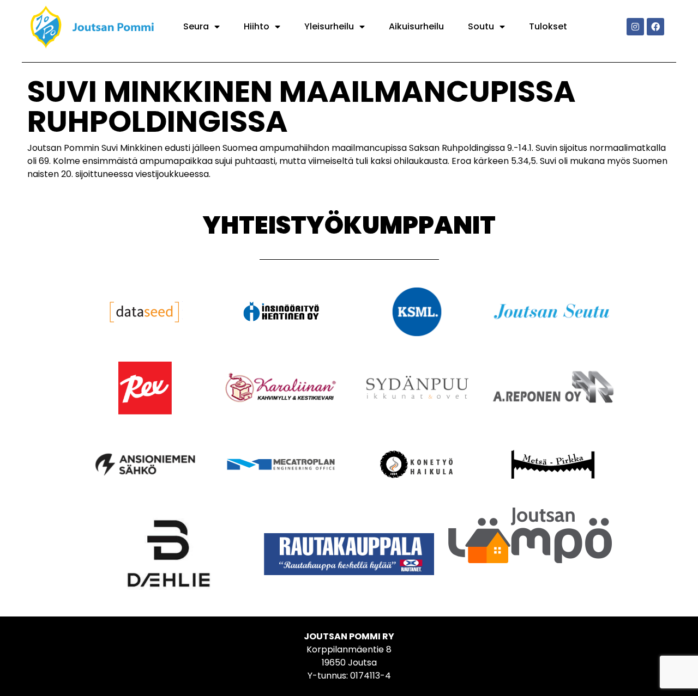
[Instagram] (635, 26)
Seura (196, 26)
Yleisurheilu (329, 26)
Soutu (481, 26)
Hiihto (256, 26)
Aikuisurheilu (416, 26)
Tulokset (548, 26)
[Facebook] (655, 26)
